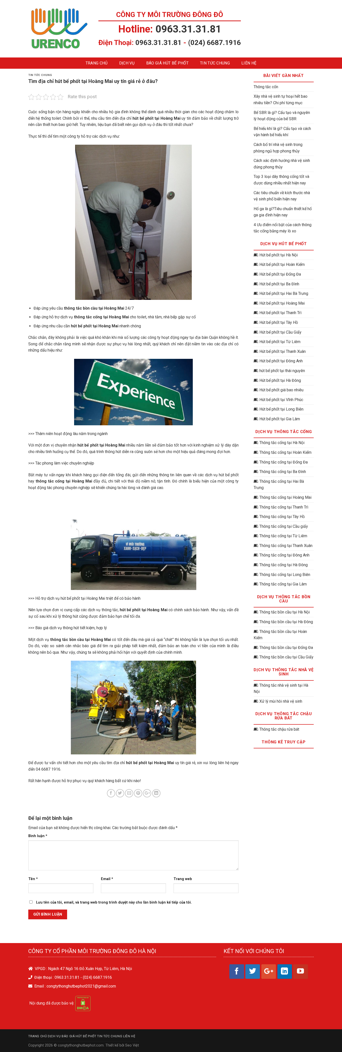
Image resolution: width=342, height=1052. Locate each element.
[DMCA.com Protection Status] (83, 1003)
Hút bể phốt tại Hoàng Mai (282, 303)
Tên (33, 879)
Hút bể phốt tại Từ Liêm (279, 341)
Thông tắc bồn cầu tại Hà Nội (284, 612)
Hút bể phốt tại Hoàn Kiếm (282, 264)
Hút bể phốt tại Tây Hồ (278, 322)
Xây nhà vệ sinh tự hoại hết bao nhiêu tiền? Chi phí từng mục (280, 99)
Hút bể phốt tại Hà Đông (280, 380)
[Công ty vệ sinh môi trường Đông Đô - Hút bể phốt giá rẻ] (59, 29)
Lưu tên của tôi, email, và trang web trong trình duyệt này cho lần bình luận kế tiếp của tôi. (114, 902)
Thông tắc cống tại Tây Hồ (282, 516)
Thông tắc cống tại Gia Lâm (283, 584)
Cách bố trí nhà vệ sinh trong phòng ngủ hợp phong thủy (278, 147)
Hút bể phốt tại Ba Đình (279, 284)
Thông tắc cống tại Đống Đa (283, 462)
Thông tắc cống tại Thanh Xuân (285, 545)
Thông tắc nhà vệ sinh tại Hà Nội (281, 688)
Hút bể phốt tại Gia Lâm (279, 419)
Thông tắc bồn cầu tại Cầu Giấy (286, 657)
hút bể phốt (142, 118)
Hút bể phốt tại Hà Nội (278, 255)
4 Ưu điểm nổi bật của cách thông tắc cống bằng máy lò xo (282, 228)
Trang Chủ (97, 63)
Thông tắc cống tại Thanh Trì (283, 507)
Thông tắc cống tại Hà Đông (283, 564)
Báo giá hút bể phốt (167, 63)
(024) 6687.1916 (214, 42)
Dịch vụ (127, 63)
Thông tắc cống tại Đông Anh (284, 555)
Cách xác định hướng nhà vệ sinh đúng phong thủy (282, 163)
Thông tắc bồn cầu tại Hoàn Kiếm (280, 634)
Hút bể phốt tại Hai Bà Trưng (283, 293)
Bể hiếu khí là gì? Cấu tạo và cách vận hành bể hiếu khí (282, 131)
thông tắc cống (50, 481)
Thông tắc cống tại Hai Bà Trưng (279, 484)
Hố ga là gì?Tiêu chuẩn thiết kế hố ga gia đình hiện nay (283, 212)
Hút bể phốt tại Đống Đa (280, 274)
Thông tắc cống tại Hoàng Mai (285, 497)
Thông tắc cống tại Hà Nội (281, 442)
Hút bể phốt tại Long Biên (281, 409)
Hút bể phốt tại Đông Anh (281, 361)
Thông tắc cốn (266, 86)
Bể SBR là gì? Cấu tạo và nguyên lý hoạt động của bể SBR (282, 115)
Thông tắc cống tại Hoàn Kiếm (285, 452)
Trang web (183, 879)
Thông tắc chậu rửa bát (279, 729)
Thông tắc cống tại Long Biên (284, 574)
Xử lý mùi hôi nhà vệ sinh (280, 701)
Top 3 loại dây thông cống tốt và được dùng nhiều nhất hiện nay (281, 179)
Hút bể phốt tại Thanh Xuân (282, 351)
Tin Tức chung (215, 63)
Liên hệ (248, 63)
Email (107, 879)
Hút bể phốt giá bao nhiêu (281, 390)
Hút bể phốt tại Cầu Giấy (280, 332)
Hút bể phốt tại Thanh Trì (280, 312)
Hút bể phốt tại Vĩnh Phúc (281, 399)
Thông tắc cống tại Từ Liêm (283, 535)
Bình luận (37, 836)
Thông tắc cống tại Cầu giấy (283, 526)
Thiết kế (111, 1045)
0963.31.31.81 (188, 29)
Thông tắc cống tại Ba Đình (282, 471)
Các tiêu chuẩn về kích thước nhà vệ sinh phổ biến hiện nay (282, 196)
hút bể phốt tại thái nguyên (282, 370)
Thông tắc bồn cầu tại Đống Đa (286, 647)
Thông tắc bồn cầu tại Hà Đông (286, 621)
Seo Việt (132, 1045)
